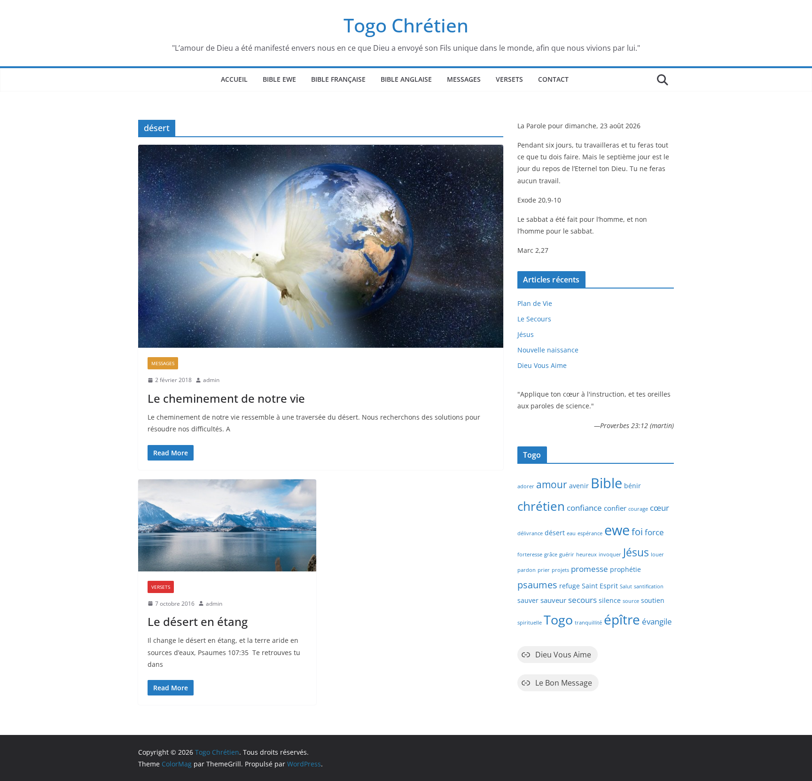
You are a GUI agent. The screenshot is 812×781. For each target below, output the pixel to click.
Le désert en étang (198, 621)
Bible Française (338, 79)
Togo (558, 619)
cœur (659, 507)
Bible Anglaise (406, 79)
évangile (657, 621)
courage (638, 509)
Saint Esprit (600, 586)
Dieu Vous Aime (542, 365)
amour (551, 484)
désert (555, 533)
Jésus (525, 334)
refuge (569, 586)
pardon (526, 570)
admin (211, 380)
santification (649, 586)
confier (615, 508)
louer (657, 554)
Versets (509, 79)
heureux (586, 554)
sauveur (553, 600)
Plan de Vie (534, 303)
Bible (606, 483)
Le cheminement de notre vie (226, 398)
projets (560, 570)
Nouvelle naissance (547, 349)
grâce (550, 554)
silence (610, 600)
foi (637, 531)
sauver (528, 600)
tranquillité (588, 622)
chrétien (541, 506)
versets (160, 587)
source (631, 601)
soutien (652, 600)
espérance (590, 533)
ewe (617, 530)
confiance (584, 507)
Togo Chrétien (406, 25)
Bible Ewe (279, 79)
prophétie (625, 569)
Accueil (234, 79)
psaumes (537, 584)
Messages (464, 79)
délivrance (530, 533)
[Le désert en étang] (227, 525)
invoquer (610, 554)
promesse (589, 568)
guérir (566, 554)
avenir (579, 486)
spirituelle (529, 622)
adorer (525, 486)
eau (571, 533)
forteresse (529, 554)
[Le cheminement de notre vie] (320, 246)
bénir (632, 486)
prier (544, 570)
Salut (626, 586)
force (654, 532)
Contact (553, 79)
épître (622, 619)
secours (582, 599)
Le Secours (534, 318)
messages (162, 363)
